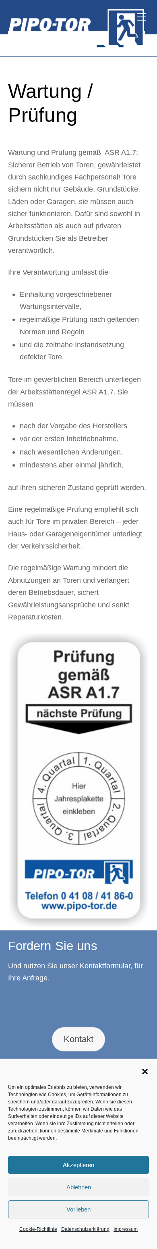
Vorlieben (78, 1209)
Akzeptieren (78, 1164)
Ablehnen (78, 1187)
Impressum (126, 1229)
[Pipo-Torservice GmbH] (76, 41)
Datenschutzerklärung (85, 1229)
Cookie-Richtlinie (38, 1229)
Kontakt (78, 1039)
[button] (145, 1072)
